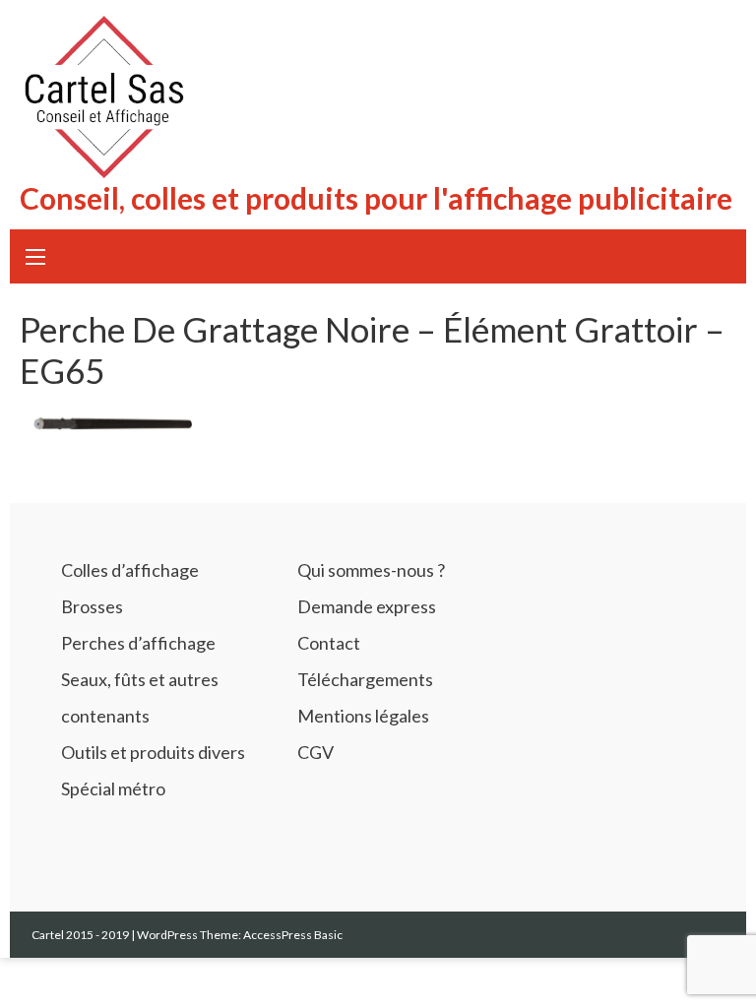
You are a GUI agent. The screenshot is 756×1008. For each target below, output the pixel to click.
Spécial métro (113, 788)
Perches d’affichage (138, 643)
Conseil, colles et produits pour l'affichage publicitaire (376, 198)
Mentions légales (363, 715)
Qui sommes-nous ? (371, 570)
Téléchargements (365, 679)
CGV (315, 752)
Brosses (92, 606)
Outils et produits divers (153, 752)
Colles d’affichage (130, 570)
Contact (328, 643)
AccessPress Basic (293, 934)
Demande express (366, 606)
